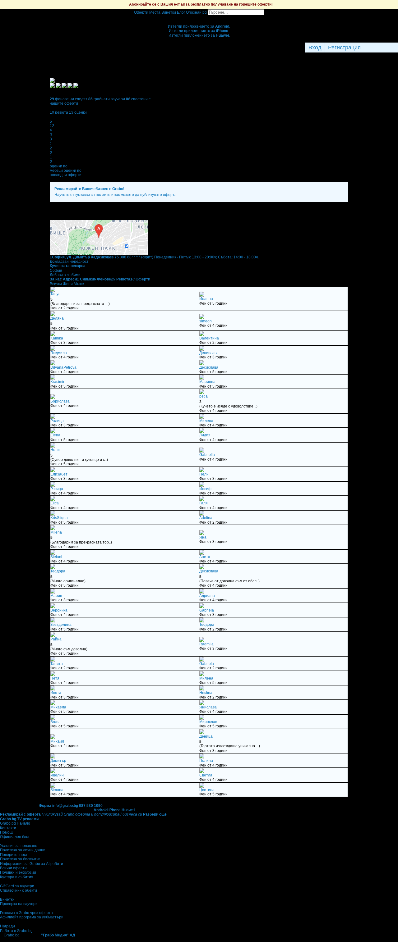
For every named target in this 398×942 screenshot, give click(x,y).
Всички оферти (13, 868)
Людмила (58, 353)
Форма (45, 805)
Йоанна (206, 299)
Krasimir (57, 382)
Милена (206, 421)
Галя (203, 503)
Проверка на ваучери (19, 904)
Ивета (55, 692)
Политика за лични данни (22, 850)
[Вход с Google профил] (396, 47)
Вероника (58, 610)
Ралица (57, 421)
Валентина (209, 338)
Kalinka (56, 338)
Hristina (205, 692)
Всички (56, 284)
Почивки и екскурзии (18, 872)
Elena (55, 435)
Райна (56, 639)
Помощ (6, 832)
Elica (54, 503)
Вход (315, 47)
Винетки (7, 899)
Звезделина (61, 624)
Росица (56, 489)
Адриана (207, 596)
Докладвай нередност (69, 261)
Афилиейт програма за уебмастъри (31, 917)
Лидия (205, 435)
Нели (55, 450)
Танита (56, 664)
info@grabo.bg (65, 805)
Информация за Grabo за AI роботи (31, 864)
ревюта (59, 112)
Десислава (208, 367)
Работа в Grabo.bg (16, 931)
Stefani (56, 557)
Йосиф (205, 489)
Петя (54, 678)
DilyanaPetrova (63, 367)
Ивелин (57, 775)
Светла (205, 775)
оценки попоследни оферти (65, 172)
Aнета (204, 557)
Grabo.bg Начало (15, 823)
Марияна (207, 382)
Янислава (208, 707)
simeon (205, 321)
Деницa (206, 736)
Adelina (205, 518)
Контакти (8, 828)
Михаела (58, 707)
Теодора (57, 571)
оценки (78, 112)
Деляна (57, 318)
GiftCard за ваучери (17, 886)
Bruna (55, 722)
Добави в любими (65, 275)
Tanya (55, 294)
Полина (206, 760)
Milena (56, 532)
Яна (202, 537)
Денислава (209, 353)
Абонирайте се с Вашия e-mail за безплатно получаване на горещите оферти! (201, 4)
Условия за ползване (18, 846)
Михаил (57, 741)
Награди (7, 926)
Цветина (207, 790)
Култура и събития (16, 877)
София (56, 270)
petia (203, 396)
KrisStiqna (59, 518)
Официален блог (15, 837)
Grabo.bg (12, 935)
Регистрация (344, 47)
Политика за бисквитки (20, 859)
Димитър (58, 760)
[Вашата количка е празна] (199, 17)
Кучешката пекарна (68, 266)
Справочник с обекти (18, 890)
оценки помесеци (58, 168)
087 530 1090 (91, 805)
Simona (56, 790)
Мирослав (208, 722)
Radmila (206, 644)
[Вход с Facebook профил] (379, 47)
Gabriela (206, 610)
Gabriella (207, 455)
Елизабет (58, 474)
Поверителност (14, 855)
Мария (56, 596)
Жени (68, 284)
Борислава (60, 401)
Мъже (79, 284)
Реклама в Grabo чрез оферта (26, 913)
